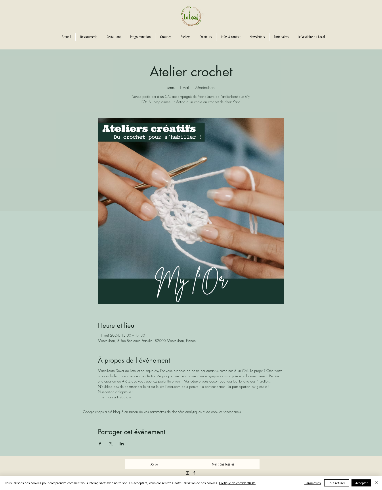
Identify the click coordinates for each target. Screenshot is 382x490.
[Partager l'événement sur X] (111, 443)
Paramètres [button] (312, 483)
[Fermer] (376, 482)
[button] (165, 37)
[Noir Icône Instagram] (187, 473)
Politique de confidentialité (237, 483)
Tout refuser (336, 483)
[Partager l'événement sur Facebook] (100, 443)
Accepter (361, 483)
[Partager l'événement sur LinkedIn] (122, 443)
